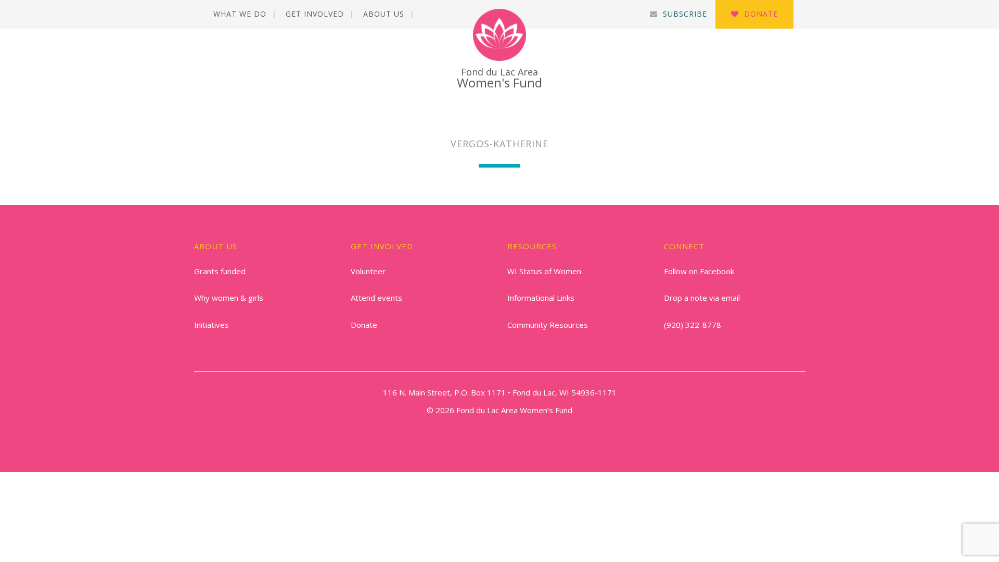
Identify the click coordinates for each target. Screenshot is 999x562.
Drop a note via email (702, 297)
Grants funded (220, 271)
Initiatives (211, 325)
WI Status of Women (544, 271)
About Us (383, 14)
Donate (761, 14)
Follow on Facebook (699, 271)
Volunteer (368, 271)
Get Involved (315, 14)
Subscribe (685, 14)
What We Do (239, 14)
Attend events (376, 297)
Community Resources (547, 325)
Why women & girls (228, 297)
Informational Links (540, 297)
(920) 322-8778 (692, 325)
